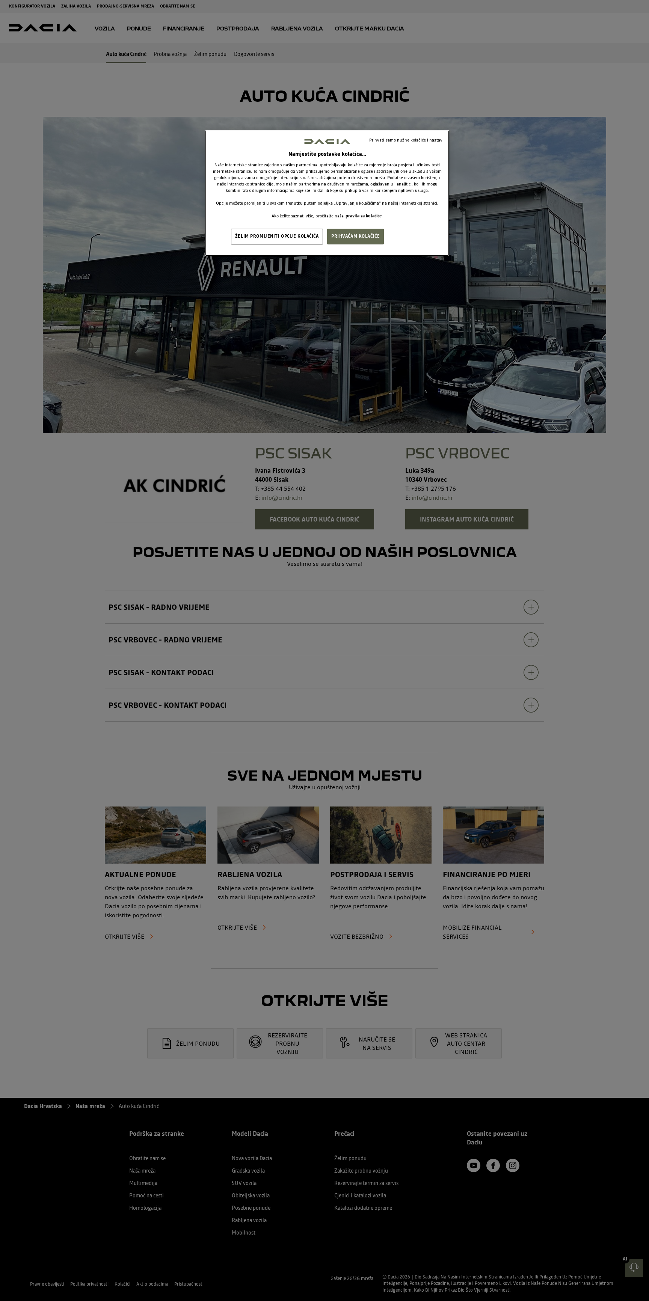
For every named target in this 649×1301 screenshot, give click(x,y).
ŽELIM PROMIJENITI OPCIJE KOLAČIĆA (277, 236)
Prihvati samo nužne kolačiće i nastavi (406, 140)
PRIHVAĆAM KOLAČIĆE (355, 236)
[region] (327, 193)
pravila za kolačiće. (364, 216)
